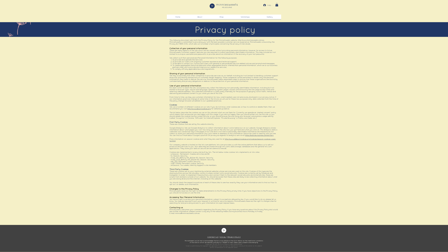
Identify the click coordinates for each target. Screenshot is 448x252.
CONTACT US (212, 237)
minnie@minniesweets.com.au (187, 213)
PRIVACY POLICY (234, 237)
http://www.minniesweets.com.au (251, 40)
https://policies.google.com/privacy (259, 135)
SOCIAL (223, 237)
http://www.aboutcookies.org (199, 109)
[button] (276, 4)
